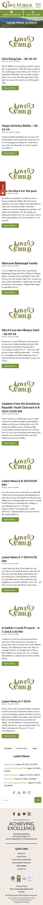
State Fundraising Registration (21, 889)
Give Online (21, 866)
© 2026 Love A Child (14, 895)
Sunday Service (10, 764)
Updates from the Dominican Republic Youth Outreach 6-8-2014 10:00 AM (21, 407)
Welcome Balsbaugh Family (19, 263)
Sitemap (21, 892)
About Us (21, 853)
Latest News (21, 856)
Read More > (10, 88)
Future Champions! (11, 775)
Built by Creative (21, 902)
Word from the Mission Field (15, 768)
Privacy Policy (21, 886)
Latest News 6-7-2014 (16, 701)
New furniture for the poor (19, 191)
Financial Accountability (21, 859)
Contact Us (21, 869)
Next (35, 748)
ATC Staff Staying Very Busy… (16, 783)
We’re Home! (9, 779)
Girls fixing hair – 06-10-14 (19, 58)
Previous (8, 748)
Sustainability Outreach (21, 862)
